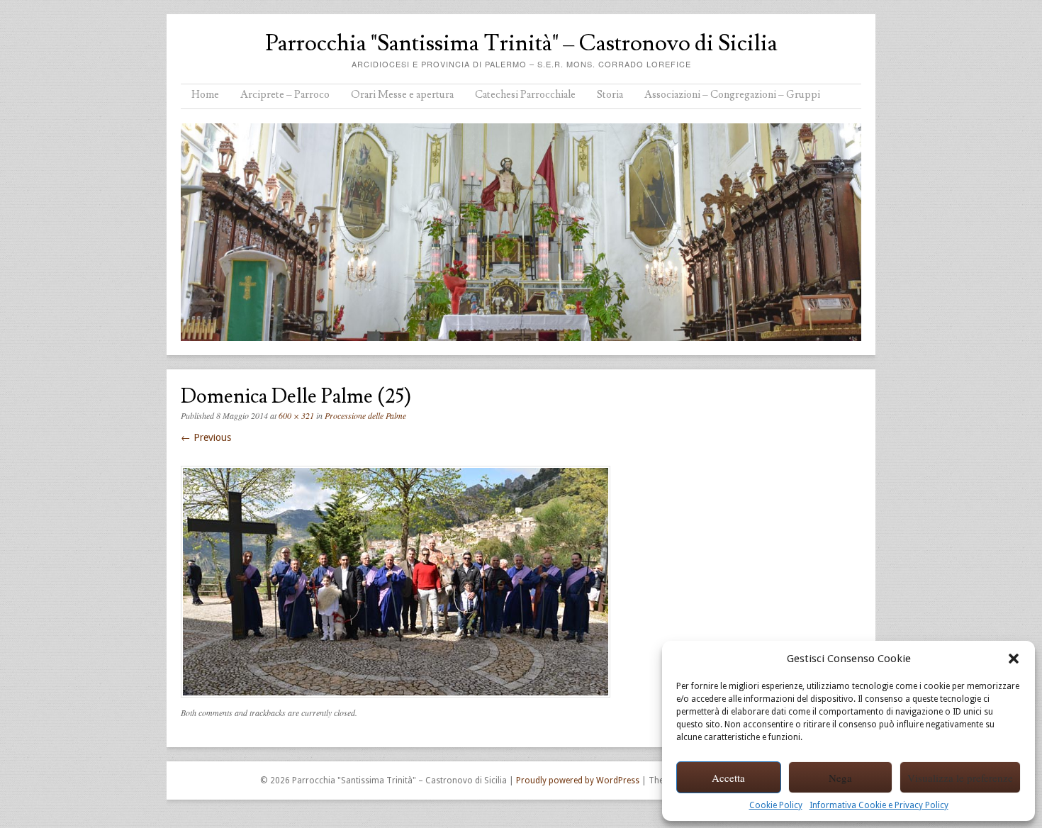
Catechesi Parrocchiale (525, 94)
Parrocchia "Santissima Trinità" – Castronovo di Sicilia (521, 43)
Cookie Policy (775, 805)
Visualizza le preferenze (960, 778)
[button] (1014, 658)
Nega (840, 778)
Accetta (728, 778)
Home (205, 94)
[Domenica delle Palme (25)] (395, 701)
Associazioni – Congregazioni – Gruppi (732, 94)
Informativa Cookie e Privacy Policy (878, 805)
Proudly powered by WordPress (577, 780)
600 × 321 (296, 415)
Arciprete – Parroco (285, 94)
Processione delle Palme (365, 415)
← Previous (206, 437)
